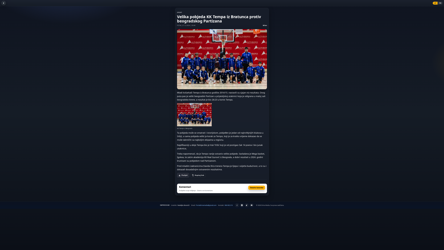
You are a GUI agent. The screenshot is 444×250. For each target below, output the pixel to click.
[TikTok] (247, 205)
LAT (435, 3)
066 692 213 (229, 205)
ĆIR (440, 3)
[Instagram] (242, 205)
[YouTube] (251, 205)
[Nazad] (3, 3)
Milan (265, 25)
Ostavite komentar (256, 188)
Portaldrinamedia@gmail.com (206, 205)
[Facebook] (237, 205)
